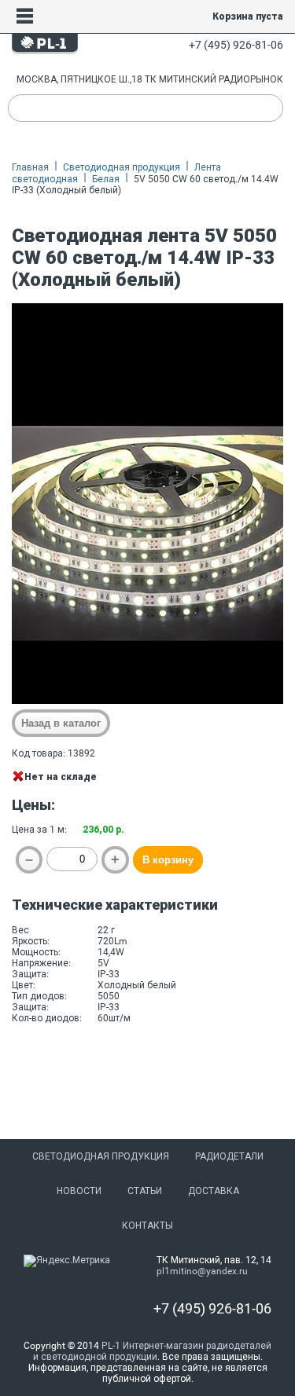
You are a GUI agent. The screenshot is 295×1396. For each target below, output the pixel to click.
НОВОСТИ (79, 1190)
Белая (106, 179)
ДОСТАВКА (213, 1190)
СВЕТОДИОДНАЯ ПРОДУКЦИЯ (100, 1156)
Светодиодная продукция (121, 167)
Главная (30, 167)
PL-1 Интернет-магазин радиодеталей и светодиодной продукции (152, 1351)
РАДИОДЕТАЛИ (229, 1156)
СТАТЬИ (144, 1190)
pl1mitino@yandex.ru (202, 1271)
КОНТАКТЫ (147, 1225)
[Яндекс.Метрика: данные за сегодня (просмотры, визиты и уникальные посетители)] (67, 1261)
